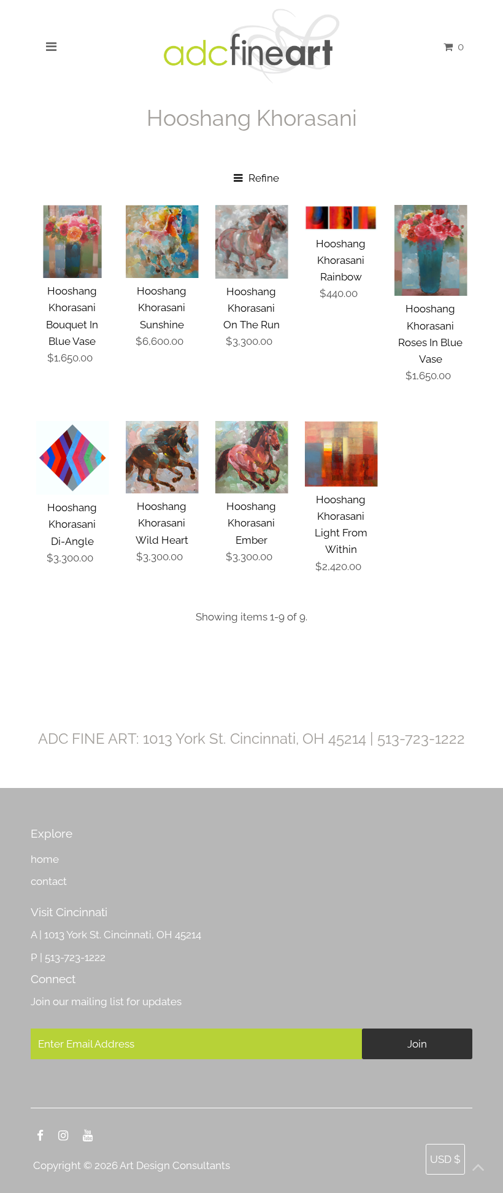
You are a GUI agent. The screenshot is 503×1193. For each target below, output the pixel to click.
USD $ (445, 1159)
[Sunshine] (162, 241)
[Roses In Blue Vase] (430, 250)
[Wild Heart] (162, 457)
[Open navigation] (51, 46)
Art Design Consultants (175, 1165)
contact (49, 881)
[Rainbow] (341, 218)
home (45, 859)
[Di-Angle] (72, 458)
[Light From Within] (341, 454)
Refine (262, 178)
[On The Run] (251, 242)
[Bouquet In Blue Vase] (72, 241)
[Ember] (251, 457)
